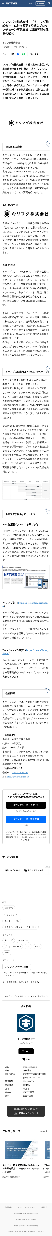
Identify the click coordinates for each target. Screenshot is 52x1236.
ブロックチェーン (13, 947)
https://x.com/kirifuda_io (17, 776)
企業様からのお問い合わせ (26, 1219)
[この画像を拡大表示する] (12, 870)
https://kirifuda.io (20, 772)
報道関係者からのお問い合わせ (26, 1213)
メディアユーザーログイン (26, 805)
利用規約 (43, 1207)
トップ (7, 996)
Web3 (7, 953)
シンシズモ (23, 940)
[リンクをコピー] (36, 54)
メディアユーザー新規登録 (26, 819)
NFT (28, 947)
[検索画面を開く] (49, 3)
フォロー (26, 1051)
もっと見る (45, 1131)
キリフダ (9, 940)
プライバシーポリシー (26, 1207)
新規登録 (40, 3)
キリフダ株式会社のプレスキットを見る (20, 982)
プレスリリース (20, 996)
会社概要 (8, 1207)
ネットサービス (12, 921)
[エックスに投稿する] (13, 54)
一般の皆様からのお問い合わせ (26, 1225)
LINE (37, 947)
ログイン (30, 3)
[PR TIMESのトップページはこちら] (11, 3)
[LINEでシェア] (23, 54)
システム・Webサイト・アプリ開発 (21, 927)
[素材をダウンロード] (31, 54)
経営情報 (9, 908)
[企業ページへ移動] (26, 1024)
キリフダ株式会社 (37, 996)
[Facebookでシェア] (18, 54)
